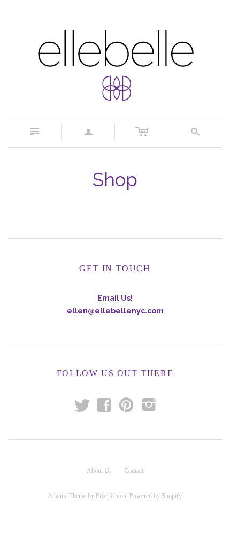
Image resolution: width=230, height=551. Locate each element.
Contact (133, 471)
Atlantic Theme (67, 496)
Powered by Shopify (155, 496)
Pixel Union (111, 496)
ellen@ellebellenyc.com (115, 311)
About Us (99, 471)
